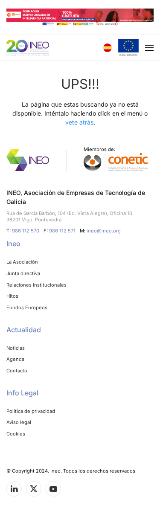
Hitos (12, 296)
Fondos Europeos (26, 308)
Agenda (15, 359)
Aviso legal (18, 422)
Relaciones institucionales (36, 285)
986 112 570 (25, 231)
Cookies (15, 434)
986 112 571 (62, 231)
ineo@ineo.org (104, 231)
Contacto (16, 371)
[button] (128, 47)
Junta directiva (23, 273)
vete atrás (79, 122)
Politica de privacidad (30, 411)
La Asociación (22, 262)
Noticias (15, 348)
